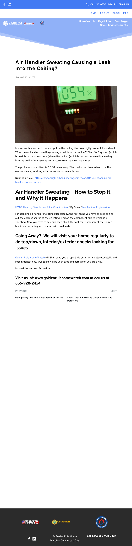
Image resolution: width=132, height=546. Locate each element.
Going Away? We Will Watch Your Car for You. (39, 297)
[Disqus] (66, 366)
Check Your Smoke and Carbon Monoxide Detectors (89, 299)
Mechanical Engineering (96, 207)
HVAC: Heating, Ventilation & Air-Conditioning (41, 207)
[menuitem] (92, 13)
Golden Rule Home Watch (30, 257)
